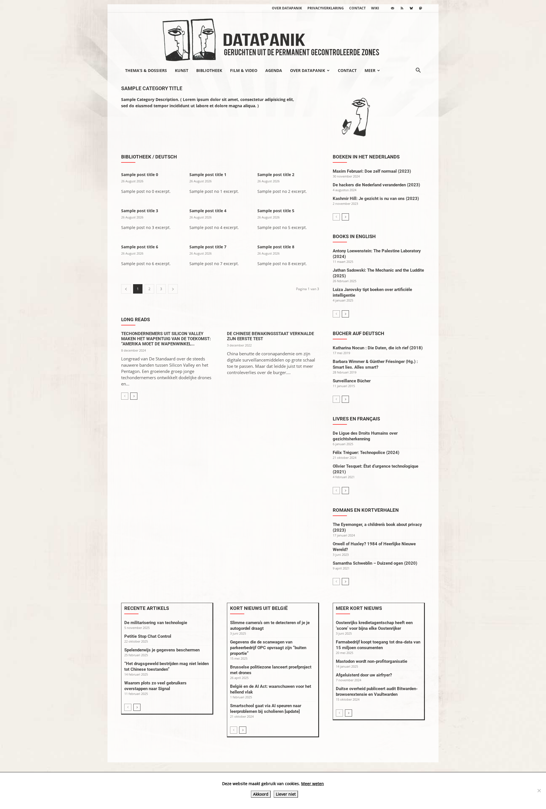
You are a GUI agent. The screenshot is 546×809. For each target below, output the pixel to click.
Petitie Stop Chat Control (147, 636)
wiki (375, 8)
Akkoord (260, 794)
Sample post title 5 (275, 210)
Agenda (273, 70)
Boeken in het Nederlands (366, 157)
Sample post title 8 (275, 246)
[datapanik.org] (273, 38)
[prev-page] (124, 396)
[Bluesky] (411, 8)
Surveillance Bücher (352, 380)
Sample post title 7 (207, 246)
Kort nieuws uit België (259, 608)
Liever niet (286, 794)
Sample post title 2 (275, 174)
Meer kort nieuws (359, 608)
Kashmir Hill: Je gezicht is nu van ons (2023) (376, 198)
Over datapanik (287, 8)
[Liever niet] (539, 790)
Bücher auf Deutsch (358, 333)
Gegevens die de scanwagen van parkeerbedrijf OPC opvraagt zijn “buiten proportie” (268, 647)
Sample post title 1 (207, 174)
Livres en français (356, 419)
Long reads (135, 319)
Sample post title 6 (139, 246)
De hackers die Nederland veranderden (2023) (376, 184)
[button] (418, 71)
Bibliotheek (209, 70)
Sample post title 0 (139, 174)
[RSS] (402, 8)
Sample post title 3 (139, 210)
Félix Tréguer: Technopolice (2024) (366, 452)
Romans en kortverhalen (366, 510)
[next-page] (133, 396)
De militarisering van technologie (155, 622)
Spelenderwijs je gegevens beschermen (162, 650)
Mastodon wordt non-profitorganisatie (371, 661)
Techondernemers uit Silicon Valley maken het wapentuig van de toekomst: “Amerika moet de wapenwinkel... (166, 338)
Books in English (354, 236)
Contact (357, 8)
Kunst (181, 70)
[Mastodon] (420, 8)
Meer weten (312, 783)
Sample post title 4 (207, 210)
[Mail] (392, 8)
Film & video (243, 70)
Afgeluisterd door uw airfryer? (364, 675)
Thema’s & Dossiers (146, 70)
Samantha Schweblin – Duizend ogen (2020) (375, 563)
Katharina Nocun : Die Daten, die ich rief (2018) (378, 347)
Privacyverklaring (325, 8)
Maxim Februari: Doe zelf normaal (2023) (372, 171)
